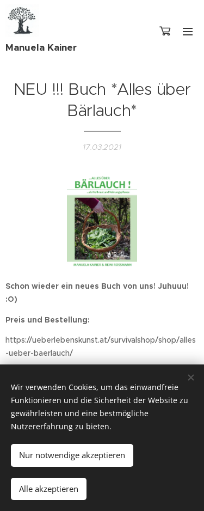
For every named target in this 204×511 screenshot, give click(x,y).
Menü (188, 31)
